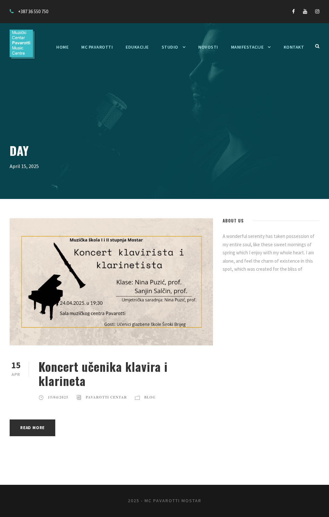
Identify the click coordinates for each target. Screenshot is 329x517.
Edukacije (137, 47)
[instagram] (317, 11)
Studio (170, 47)
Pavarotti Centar (106, 397)
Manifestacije (247, 47)
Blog (150, 397)
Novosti (208, 47)
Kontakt (294, 47)
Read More (32, 427)
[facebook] (293, 11)
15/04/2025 (58, 397)
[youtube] (305, 11)
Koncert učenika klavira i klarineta (103, 374)
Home (62, 47)
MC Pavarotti (97, 47)
